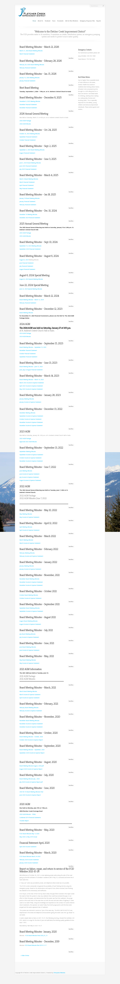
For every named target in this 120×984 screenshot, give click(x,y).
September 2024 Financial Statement (30, 249)
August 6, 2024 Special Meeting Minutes (31, 279)
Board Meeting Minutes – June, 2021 (37, 643)
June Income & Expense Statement (29, 474)
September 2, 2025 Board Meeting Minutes (32, 150)
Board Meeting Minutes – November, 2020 (40, 716)
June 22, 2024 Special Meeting (34, 285)
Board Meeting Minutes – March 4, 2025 (39, 175)
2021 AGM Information (31, 669)
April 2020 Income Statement (28, 846)
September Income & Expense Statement (31, 416)
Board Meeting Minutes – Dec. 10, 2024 (38, 210)
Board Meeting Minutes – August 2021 (38, 617)
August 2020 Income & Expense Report (31, 769)
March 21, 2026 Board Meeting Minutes (31, 50)
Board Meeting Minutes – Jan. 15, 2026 (38, 73)
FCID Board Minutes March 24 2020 (30, 856)
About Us (40, 21)
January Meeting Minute (26, 566)
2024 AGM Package (25, 333)
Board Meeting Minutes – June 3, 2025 (38, 159)
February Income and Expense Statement (31, 556)
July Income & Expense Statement (29, 477)
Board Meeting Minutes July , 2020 (30, 779)
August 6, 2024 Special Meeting (35, 275)
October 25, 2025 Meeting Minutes (30, 133)
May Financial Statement (26, 188)
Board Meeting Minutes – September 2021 (40, 604)
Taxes (54, 21)
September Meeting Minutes (28, 451)
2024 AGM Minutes (25, 336)
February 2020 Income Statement (29, 859)
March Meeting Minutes (26, 540)
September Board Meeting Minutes (30, 608)
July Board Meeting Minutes (27, 634)
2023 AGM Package (25, 438)
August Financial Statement (27, 153)
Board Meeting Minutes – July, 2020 (37, 775)
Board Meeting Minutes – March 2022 (38, 536)
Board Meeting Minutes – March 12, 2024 (39, 295)
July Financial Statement (26, 266)
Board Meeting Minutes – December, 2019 (39, 941)
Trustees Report (24, 820)
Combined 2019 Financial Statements (30, 817)
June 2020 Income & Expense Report (30, 795)
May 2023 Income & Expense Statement (31, 389)
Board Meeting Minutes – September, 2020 (40, 745)
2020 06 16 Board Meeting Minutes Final (31, 792)
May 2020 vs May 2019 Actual (28, 837)
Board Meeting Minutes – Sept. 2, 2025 (38, 146)
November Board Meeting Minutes (29, 579)
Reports (98, 21)
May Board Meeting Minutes (28, 660)
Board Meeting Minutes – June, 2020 (37, 788)
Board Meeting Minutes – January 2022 (38, 562)
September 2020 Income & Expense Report (32, 753)
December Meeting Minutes (27, 413)
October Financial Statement (28, 140)
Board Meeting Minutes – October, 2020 (39, 732)
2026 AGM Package (25, 120)
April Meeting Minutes (26, 527)
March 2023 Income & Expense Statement (32, 382)
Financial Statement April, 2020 (35, 842)
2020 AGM (25, 804)
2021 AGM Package (27, 676)
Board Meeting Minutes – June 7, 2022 (38, 467)
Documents (60, 21)
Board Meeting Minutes (26, 312)
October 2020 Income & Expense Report (31, 740)
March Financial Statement (27, 54)
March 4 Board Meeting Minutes (29, 179)
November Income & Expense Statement (31, 422)
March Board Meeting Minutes (28, 691)
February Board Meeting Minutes (29, 707)
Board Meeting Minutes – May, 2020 (37, 829)
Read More (71, 58)
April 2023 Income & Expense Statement (31, 386)
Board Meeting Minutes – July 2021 (36, 630)
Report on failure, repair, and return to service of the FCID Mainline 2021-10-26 (47, 870)
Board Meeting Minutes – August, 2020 (38, 762)
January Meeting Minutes (27, 399)
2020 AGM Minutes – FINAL (28, 814)
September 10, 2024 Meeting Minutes (30, 246)
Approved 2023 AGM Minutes (28, 441)
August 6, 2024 (24, 260)
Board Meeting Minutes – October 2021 (38, 591)
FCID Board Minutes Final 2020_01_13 (36, 935)
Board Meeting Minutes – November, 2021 (40, 575)
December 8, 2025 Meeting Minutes (30, 101)
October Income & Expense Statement (30, 419)
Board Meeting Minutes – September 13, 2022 (41, 447)
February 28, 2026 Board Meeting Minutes (32, 64)
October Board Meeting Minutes (29, 595)
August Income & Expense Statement (30, 480)
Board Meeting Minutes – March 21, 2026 (39, 46)
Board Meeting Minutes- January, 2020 (38, 931)
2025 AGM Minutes (25, 236)
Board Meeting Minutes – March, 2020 (38, 852)
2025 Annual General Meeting (34, 223)
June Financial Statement (27, 263)
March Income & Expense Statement (30, 543)
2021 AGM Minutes (27, 678)
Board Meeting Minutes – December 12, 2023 (41, 308)
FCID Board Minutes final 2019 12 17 (35, 945)
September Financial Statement (28, 137)
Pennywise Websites (59, 972)
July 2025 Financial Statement (28, 169)
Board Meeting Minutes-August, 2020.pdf (32, 766)
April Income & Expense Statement (29, 530)
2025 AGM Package (25, 233)
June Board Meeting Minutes (28, 647)
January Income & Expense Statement (30, 402)
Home (34, 21)
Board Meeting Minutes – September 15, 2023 (41, 343)
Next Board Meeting (29, 87)
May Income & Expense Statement (29, 517)
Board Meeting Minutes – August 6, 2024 (39, 256)
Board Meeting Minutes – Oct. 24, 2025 (38, 129)
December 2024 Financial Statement (30, 217)
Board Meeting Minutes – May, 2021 (37, 656)
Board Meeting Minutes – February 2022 (39, 549)
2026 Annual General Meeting (34, 113)
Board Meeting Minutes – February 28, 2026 (41, 60)
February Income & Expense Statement (31, 710)
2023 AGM (25, 431)
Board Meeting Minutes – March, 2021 (38, 687)
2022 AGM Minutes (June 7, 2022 (33, 498)
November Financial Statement (28, 107)
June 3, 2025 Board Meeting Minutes (30, 163)
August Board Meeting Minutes (29, 621)
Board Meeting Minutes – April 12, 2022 (38, 523)
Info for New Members (71, 21)
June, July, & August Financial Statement (31, 370)
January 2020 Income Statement (29, 863)
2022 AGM (25, 486)
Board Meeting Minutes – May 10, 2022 (38, 510)
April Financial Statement (27, 185)
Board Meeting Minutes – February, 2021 (39, 703)
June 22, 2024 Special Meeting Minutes (31, 289)
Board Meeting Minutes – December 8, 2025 (41, 97)
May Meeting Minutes (26, 514)
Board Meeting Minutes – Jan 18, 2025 (38, 194)
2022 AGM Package (28, 495)
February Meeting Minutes (27, 553)
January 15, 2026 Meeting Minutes (29, 77)
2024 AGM (25, 324)
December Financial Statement (28, 104)
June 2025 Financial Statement (28, 166)
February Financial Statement (28, 68)
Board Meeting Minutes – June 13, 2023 (38, 362)
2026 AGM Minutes (25, 124)
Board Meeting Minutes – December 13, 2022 (41, 409)
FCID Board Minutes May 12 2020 (29, 833)
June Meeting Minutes (26, 471)
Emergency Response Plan (87, 21)
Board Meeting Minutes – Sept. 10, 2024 (38, 242)
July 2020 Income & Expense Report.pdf (31, 782)
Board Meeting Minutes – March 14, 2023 (39, 375)
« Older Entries (25, 955)
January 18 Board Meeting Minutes (30, 198)
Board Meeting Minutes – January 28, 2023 (40, 395)
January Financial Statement (27, 81)
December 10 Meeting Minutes (28, 214)
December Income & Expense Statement (31, 425)
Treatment (47, 21)
